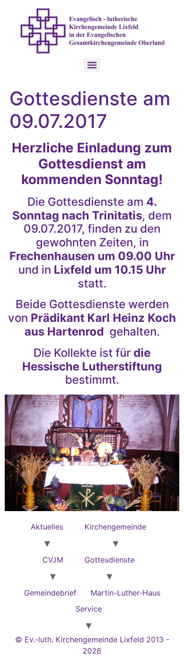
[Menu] (92, 65)
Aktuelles (47, 526)
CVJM (52, 559)
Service (88, 609)
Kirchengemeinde (115, 526)
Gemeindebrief (50, 592)
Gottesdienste (109, 559)
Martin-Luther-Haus (125, 592)
